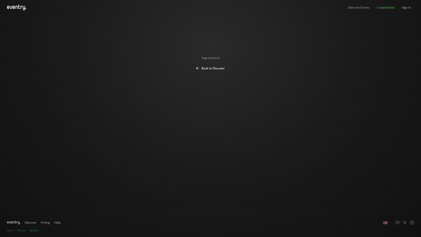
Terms (10, 230)
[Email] (398, 222)
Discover (30, 222)
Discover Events (358, 7)
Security (34, 230)
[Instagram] (412, 222)
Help (57, 222)
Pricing (45, 222)
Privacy (22, 230)
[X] (405, 222)
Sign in (406, 7)
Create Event (385, 7)
